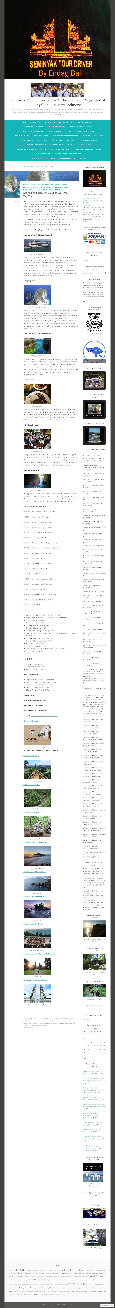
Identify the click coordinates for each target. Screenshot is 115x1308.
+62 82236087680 (88, 205)
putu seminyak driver (34, 1276)
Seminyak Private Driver (80, 1280)
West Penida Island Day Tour (33, 131)
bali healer (52, 1270)
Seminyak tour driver (38, 1288)
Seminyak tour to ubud (81, 1288)
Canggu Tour (28, 184)
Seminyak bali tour (14, 1280)
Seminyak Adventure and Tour (60, 131)
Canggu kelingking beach (61, 1018)
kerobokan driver (69, 1273)
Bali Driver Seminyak (33, 1270)
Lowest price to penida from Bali (41, 1023)
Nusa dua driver (27, 140)
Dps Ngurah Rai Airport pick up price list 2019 (32, 136)
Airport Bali (11, 1270)
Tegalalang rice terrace (47, 1291)
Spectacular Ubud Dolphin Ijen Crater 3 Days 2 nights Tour (54, 158)
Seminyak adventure (67, 1276)
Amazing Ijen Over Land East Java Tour (87, 149)
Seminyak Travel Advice (86, 122)
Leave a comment (28, 1027)
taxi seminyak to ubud (36, 1291)
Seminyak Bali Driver (95, 1276)
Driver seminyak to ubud (36, 1273)
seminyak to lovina (46, 1284)
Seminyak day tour (24, 1280)
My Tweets (86, 1019)
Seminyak (42, 1276)
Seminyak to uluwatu (91, 1284)
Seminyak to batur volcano (36, 1284)
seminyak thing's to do (16, 1284)
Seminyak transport (92, 1288)
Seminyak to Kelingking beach (59, 1023)
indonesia (62, 1273)
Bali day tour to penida (34, 1018)
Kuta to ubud (82, 1273)
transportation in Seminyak (76, 1291)
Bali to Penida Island (47, 1018)
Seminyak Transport (66, 122)
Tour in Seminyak (66, 1291)
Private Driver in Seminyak (23, 1276)
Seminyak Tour (24, 1287)
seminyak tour (56, 140)
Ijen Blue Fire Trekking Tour (93, 136)
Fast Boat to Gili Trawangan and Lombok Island (45, 145)
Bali (17, 1270)
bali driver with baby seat (44, 1270)
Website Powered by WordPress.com (57, 1305)
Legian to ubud (89, 1273)
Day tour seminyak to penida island (60, 1021)
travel (96, 1291)
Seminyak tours (60, 1288)
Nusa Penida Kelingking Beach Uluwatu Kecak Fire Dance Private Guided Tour (93, 1148)
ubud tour (38, 1294)
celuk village (98, 1270)
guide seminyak (28, 187)
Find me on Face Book (94, 1006)
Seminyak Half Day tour (59, 1280)
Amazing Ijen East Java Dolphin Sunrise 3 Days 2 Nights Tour (59, 154)
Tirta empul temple (57, 1291)
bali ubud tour (84, 1270)
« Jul (84, 1058)
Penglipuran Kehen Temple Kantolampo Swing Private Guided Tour (91, 1115)
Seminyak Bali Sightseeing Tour (80, 127)
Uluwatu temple (59, 1294)
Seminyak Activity (59, 1276)
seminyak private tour (92, 1280)
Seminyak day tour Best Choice (78, 145)
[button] (94, 178)
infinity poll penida (60, 187)
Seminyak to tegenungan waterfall (58, 1284)
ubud (100, 1291)
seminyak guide (49, 1280)
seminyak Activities (51, 1276)
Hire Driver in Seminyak (43, 187)
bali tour (64, 1270)
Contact (83, 158)
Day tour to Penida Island (43, 184)
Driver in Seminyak (61, 184)
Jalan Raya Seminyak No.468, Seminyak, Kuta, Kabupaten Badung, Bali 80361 (93, 200)
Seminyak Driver (47, 190)
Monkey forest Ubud (96, 1273)
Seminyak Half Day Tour (85, 131)
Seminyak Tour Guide (51, 1288)
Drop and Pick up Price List (35, 127)
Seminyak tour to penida (39, 1025)
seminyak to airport (26, 1284)
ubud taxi (22, 1294)
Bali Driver (24, 1270)
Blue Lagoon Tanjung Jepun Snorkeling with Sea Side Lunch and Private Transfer (93, 1090)
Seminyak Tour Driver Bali (31, 122)
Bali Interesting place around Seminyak (82, 140)
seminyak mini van (70, 1280)
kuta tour (36, 190)
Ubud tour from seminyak (49, 1294)
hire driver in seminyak (54, 1273)
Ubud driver (17, 1294)
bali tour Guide (74, 1270)
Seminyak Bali (84, 1276)
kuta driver (27, 190)
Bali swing (58, 1270)
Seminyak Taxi (50, 122)
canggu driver (92, 1270)
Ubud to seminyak (29, 1294)
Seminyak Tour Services (70, 1288)
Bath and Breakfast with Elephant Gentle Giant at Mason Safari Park (43, 149)
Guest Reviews (42, 140)
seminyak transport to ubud (25, 1291)
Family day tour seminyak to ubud (65, 136)
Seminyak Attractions (76, 1276)
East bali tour (46, 1273)
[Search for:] (94, 260)
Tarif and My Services (57, 127)
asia (15, 1270)
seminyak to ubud (75, 1283)
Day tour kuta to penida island (40, 1021)
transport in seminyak (89, 1291)
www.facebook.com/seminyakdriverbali (44, 716)
